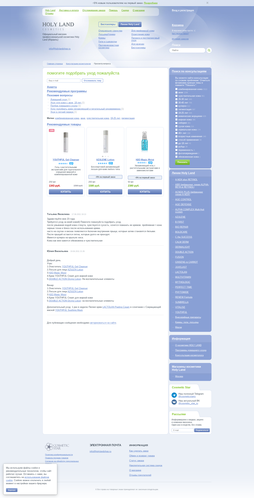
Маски (178, 327)
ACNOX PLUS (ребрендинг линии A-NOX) (189, 193)
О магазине (139, 10)
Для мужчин (137, 44)
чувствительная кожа (98, 118)
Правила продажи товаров (56, 458)
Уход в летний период (62, 112)
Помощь (113, 10)
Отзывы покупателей (140, 475)
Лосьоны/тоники (106, 34)
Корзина (178, 25)
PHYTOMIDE (182, 292)
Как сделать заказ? (180, 34)
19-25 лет (115, 118)
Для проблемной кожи (142, 30)
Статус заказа (136, 460)
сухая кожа (186, 126)
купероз (184, 106)
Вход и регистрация (183, 10)
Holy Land (50, 10)
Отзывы (49, 13)
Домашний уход (59, 99)
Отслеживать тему (92, 81)
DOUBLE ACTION (184, 252)
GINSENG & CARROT (186, 262)
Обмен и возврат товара (142, 455)
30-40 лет (185, 103)
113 (71, 163)
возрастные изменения (192, 136)
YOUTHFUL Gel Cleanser (75, 266)
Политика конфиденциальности (59, 455)
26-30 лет (185, 99)
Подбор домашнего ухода (63, 105)
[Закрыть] (207, 3)
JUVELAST (181, 267)
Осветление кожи (140, 34)
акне (83, 118)
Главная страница (55, 64)
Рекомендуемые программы (67, 91)
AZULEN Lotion (75, 269)
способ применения (189, 140)
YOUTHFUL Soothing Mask (69, 310)
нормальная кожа (189, 129)
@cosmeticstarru (187, 396)
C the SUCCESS (183, 237)
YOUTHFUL (181, 312)
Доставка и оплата (69, 10)
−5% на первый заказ (105, 177)
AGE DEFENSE (183, 204)
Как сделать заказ (138, 451)
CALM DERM (182, 242)
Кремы (101, 38)
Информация (181, 338)
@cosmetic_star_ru (188, 403)
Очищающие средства (110, 30)
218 (150, 163)
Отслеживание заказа (93, 10)
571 (110, 163)
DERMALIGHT (182, 247)
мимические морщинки (192, 116)
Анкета (52, 87)
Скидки (125, 10)
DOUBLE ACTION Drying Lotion (65, 279)
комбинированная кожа (67, 118)
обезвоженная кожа (189, 157)
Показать (182, 162)
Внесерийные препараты (188, 317)
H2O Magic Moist (57, 272)
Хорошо (12, 490)
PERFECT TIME (183, 287)
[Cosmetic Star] (57, 447)
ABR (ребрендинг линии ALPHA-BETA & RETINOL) (192, 185)
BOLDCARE (181, 232)
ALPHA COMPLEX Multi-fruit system (189, 210)
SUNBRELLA (182, 302)
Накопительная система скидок (145, 465)
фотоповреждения (188, 153)
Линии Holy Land (130, 24)
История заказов (180, 39)
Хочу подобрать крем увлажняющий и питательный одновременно (85, 109)
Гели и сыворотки (107, 41)
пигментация (128, 118)
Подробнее (151, 3)
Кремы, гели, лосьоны (187, 322)
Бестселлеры (108, 24)
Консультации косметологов (78, 64)
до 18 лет (184, 143)
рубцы (182, 146)
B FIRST (179, 222)
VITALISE (180, 307)
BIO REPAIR (181, 227)
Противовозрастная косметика (108, 46)
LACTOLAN (181, 272)
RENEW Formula (183, 297)
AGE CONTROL (183, 199)
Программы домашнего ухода (190, 350)
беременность (186, 150)
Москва (179, 376)
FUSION (179, 257)
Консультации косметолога (189, 355)
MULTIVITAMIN (183, 277)
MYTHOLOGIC (182, 282)
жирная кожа (186, 119)
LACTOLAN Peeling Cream (116, 307)
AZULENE (180, 217)
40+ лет (184, 133)
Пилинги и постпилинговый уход (145, 39)
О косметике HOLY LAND (188, 345)
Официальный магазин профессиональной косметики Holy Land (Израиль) (61, 37)
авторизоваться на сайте (103, 322)
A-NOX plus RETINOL (186, 179)
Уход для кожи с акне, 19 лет (66, 102)
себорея (184, 123)
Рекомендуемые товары (64, 124)
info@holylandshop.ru (59, 48)
